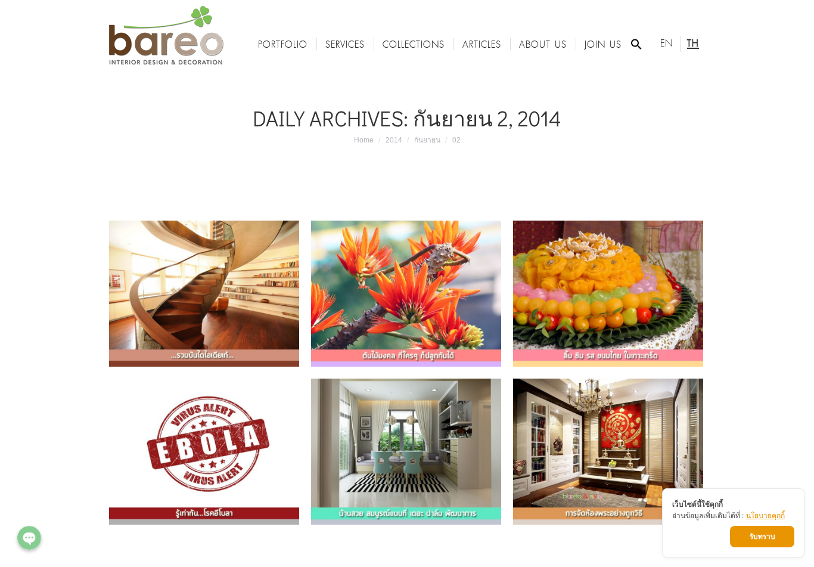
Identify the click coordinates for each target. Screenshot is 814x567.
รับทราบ (762, 536)
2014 (394, 140)
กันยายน (427, 140)
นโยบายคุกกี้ (765, 515)
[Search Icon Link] (636, 44)
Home (364, 140)
